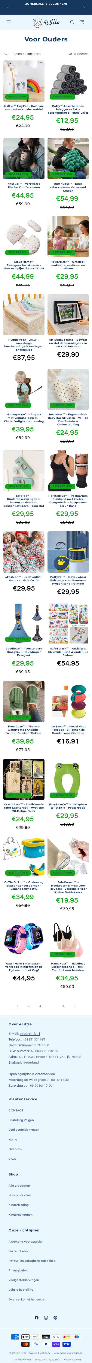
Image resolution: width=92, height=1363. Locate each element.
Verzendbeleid (19, 1251)
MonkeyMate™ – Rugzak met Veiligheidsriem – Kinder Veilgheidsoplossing (24, 418)
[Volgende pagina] (75, 1006)
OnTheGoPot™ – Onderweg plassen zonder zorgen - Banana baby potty (23, 885)
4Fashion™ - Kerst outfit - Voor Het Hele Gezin (24, 578)
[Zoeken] (72, 22)
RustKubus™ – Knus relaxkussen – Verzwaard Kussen (68, 187)
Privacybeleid (18, 1270)
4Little (23, 1353)
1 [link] (17, 1006)
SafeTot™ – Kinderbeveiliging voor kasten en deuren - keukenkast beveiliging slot (23, 500)
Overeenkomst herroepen (27, 1299)
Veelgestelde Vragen (24, 1280)
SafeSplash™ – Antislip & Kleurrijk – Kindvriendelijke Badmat (68, 652)
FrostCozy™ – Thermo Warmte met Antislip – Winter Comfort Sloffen (23, 730)
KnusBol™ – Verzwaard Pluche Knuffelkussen (23, 185)
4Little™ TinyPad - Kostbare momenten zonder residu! (24, 107)
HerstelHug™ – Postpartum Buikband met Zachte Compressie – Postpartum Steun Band (68, 500)
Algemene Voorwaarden (26, 1241)
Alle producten (19, 1185)
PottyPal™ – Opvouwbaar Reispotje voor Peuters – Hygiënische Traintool (68, 580)
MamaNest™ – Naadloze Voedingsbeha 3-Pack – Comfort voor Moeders (68, 967)
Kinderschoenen (21, 1214)
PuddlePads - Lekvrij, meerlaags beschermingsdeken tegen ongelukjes (23, 344)
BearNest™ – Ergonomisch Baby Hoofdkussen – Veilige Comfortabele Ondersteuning (68, 419)
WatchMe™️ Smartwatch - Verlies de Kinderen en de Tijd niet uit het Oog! (24, 967)
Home (13, 1139)
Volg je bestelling (21, 1289)
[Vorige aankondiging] (8, 7)
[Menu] (8, 22)
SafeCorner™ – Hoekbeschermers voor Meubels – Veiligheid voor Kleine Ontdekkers (68, 887)
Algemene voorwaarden (68, 1353)
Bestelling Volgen (21, 1120)
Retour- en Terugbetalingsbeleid (32, 1260)
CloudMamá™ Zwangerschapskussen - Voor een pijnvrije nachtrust (24, 265)
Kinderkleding (19, 1204)
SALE (12, 1158)
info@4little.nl (30, 1033)
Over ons (15, 1149)
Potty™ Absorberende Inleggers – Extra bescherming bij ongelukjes (68, 109)
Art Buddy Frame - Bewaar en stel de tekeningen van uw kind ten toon (68, 343)
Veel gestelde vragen (24, 1129)
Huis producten (20, 1195)
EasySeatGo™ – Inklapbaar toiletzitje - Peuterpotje (68, 806)
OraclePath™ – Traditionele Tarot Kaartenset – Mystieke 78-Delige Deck (24, 808)
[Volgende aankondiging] (84, 7)
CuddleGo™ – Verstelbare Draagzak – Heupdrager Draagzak (24, 652)
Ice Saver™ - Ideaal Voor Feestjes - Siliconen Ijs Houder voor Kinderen (68, 730)
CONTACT (16, 1110)
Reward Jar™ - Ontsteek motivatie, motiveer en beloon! (68, 265)
